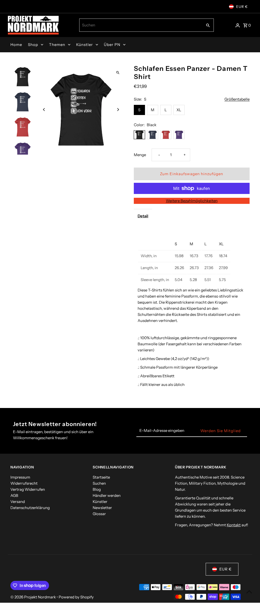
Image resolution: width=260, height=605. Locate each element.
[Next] (118, 109)
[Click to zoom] (118, 72)
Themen (57, 44)
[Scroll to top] (249, 591)
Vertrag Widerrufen (27, 489)
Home (16, 44)
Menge (140, 154)
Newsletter (102, 507)
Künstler (84, 44)
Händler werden (107, 495)
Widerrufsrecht (24, 483)
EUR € (242, 6)
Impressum (20, 477)
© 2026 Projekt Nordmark (33, 597)
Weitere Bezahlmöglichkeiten (192, 200)
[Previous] (44, 109)
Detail (143, 216)
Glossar (99, 513)
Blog (97, 489)
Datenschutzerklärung (30, 507)
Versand (17, 501)
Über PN (112, 44)
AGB (14, 495)
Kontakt (234, 524)
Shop (33, 44)
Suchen (99, 483)
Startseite (101, 477)
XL (178, 109)
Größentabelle (237, 99)
